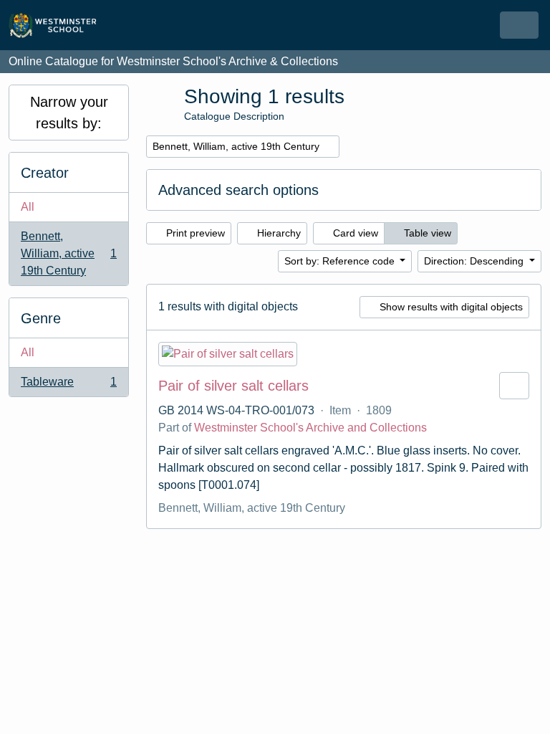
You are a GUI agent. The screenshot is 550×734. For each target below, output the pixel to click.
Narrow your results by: (69, 112)
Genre (41, 318)
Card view (354, 233)
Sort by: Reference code (340, 261)
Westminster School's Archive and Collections (310, 427)
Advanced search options (238, 190)
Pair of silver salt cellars (233, 386)
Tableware (68, 386)
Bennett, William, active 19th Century (68, 253)
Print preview (194, 233)
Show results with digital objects (450, 307)
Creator (45, 173)
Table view (426, 233)
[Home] (59, 25)
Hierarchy (277, 233)
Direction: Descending (475, 261)
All (27, 207)
